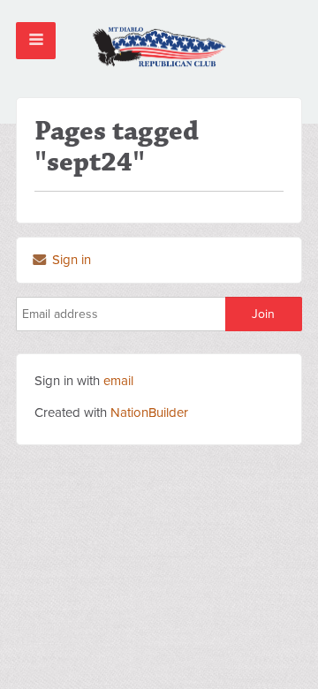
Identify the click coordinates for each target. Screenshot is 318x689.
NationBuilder (149, 412)
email (118, 381)
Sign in (70, 260)
